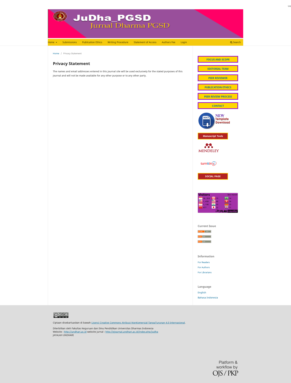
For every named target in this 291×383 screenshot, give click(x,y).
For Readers (204, 262)
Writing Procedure (118, 42)
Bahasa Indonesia (208, 297)
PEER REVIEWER (218, 78)
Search (236, 42)
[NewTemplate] (214, 128)
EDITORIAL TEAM (218, 68)
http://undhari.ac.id (75, 331)
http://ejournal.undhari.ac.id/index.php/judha (131, 331)
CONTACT (218, 105)
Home (51, 42)
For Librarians (205, 272)
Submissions (69, 42)
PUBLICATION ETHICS (218, 87)
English (202, 292)
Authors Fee (168, 42)
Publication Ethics (92, 42)
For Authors (204, 267)
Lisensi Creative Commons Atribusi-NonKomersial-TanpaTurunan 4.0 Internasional (138, 322)
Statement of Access (145, 42)
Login (184, 42)
